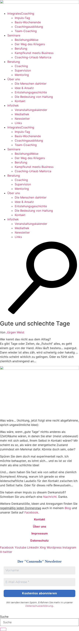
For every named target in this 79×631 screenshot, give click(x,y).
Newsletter (22, 118)
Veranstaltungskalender (31, 110)
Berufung (21, 48)
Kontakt (20, 101)
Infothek (13, 105)
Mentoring (22, 75)
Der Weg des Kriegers (30, 44)
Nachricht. (50, 497)
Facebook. (31, 512)
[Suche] (3, 629)
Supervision (23, 70)
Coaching (21, 66)
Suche (4, 616)
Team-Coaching (26, 31)
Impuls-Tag (22, 18)
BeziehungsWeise (26, 40)
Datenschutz (39, 540)
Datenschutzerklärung (39, 605)
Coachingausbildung (29, 26)
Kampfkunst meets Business (34, 53)
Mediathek (22, 114)
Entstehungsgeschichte (31, 92)
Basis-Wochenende (28, 22)
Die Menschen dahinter (30, 83)
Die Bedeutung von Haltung (34, 97)
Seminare (13, 35)
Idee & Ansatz (24, 88)
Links (18, 123)
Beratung (13, 62)
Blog (68, 508)
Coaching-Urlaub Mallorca (33, 57)
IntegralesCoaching (20, 13)
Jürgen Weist (15, 332)
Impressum (39, 533)
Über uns (13, 79)
